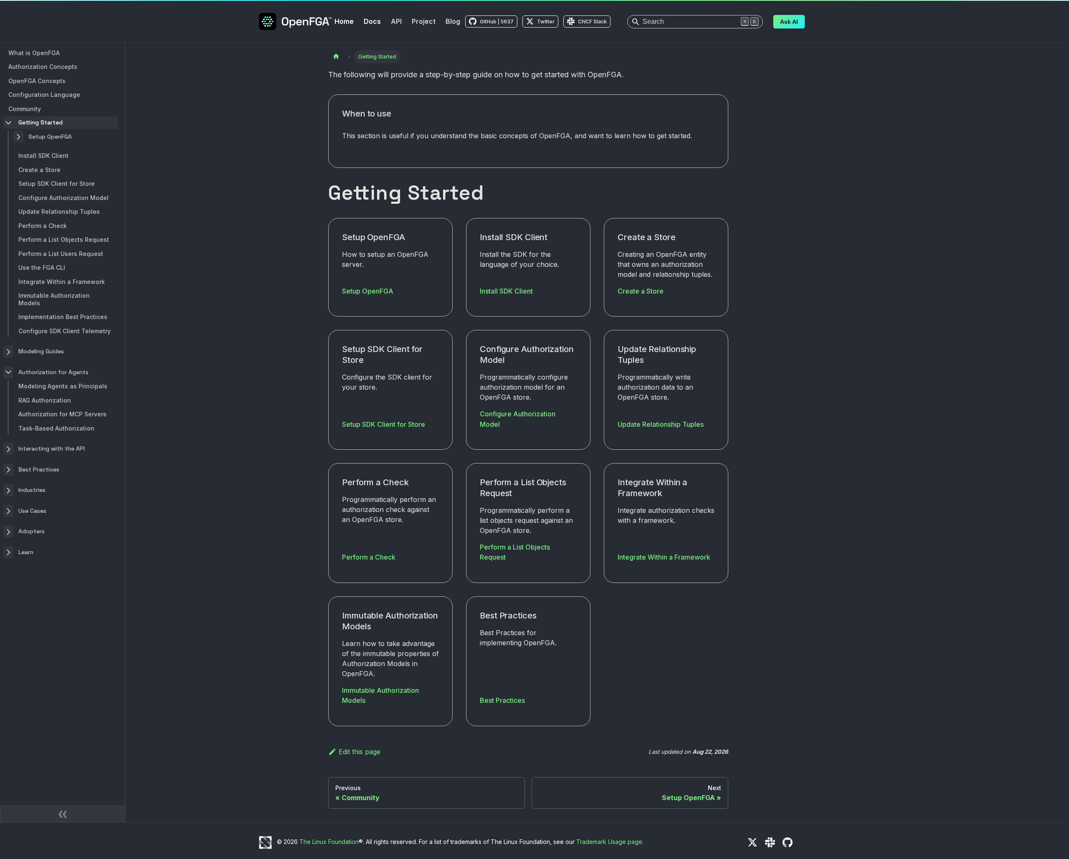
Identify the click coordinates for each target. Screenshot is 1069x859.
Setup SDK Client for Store (383, 424)
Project (424, 21)
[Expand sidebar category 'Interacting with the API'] (8, 449)
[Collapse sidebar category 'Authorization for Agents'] (8, 372)
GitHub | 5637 (497, 21)
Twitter (546, 21)
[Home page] (336, 56)
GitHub (788, 842)
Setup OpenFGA (367, 291)
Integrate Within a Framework (664, 557)
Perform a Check (368, 557)
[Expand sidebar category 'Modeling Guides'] (8, 352)
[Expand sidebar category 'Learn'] (8, 552)
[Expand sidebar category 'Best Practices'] (8, 470)
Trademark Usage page (609, 841)
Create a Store (641, 291)
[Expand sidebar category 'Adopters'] (8, 532)
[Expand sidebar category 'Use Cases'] (8, 511)
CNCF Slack (592, 21)
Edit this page (359, 752)
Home (344, 21)
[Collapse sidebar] (62, 814)
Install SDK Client (506, 291)
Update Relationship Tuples (661, 424)
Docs (372, 21)
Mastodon (805, 842)
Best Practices (502, 700)
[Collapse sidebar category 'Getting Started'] (8, 123)
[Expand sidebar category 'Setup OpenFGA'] (18, 137)
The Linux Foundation (329, 841)
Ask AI (789, 21)
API (396, 21)
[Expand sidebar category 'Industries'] (8, 490)
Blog (453, 21)
